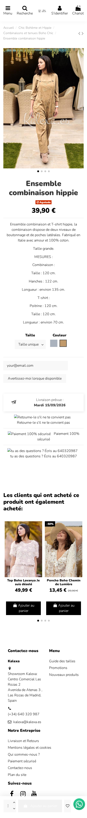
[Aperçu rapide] (38, 536)
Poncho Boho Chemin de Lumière (64, 582)
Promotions (58, 667)
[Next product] (83, 33)
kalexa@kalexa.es (27, 722)
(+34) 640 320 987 (23, 714)
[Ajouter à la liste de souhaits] (67, 806)
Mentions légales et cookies (29, 747)
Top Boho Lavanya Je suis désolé (23, 582)
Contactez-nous (20, 767)
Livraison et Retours (23, 740)
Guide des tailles (62, 661)
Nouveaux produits (64, 674)
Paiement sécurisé (22, 761)
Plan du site (17, 774)
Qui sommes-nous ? (24, 754)
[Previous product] (80, 33)
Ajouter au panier (43, 806)
